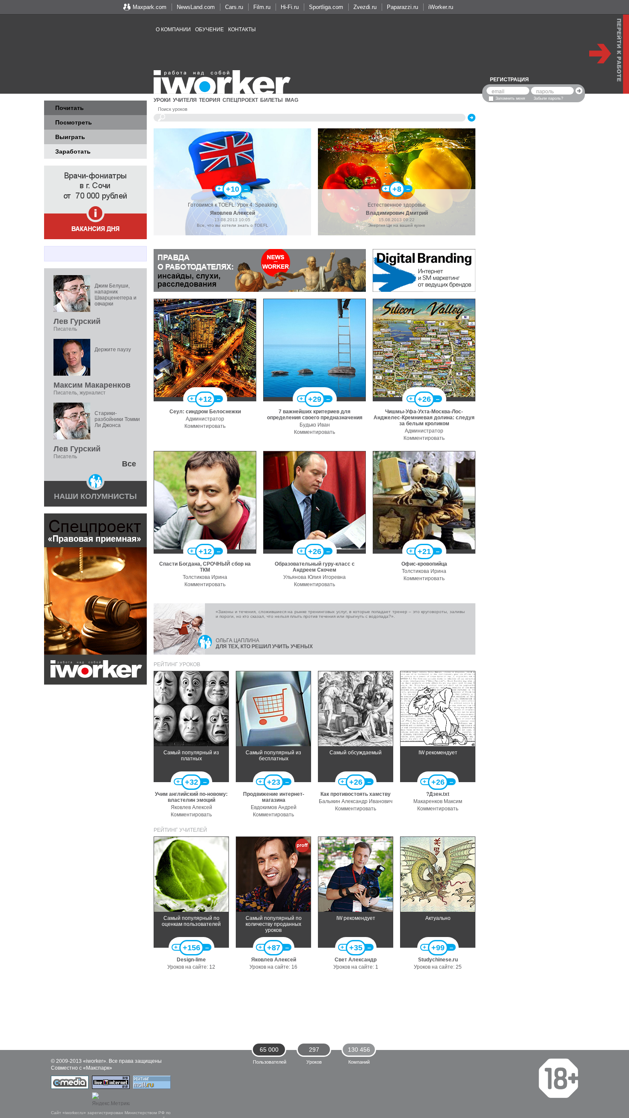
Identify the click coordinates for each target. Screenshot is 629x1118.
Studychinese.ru (438, 960)
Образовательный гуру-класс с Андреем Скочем (315, 567)
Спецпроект (240, 100)
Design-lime (191, 960)
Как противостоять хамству (355, 794)
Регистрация (509, 80)
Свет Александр (356, 960)
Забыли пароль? (548, 98)
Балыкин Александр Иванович (355, 801)
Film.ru (261, 7)
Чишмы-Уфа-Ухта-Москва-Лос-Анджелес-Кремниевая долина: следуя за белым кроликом (424, 418)
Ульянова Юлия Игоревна (314, 577)
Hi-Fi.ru (290, 7)
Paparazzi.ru (402, 7)
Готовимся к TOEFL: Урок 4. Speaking (232, 205)
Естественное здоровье (397, 205)
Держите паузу (113, 350)
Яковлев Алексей (232, 213)
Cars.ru (234, 7)
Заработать (73, 151)
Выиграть (70, 136)
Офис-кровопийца (424, 564)
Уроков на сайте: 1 (355, 967)
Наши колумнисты (95, 496)
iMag (291, 100)
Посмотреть (73, 122)
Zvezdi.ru (365, 7)
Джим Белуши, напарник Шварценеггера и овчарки (115, 295)
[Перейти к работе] (609, 54)
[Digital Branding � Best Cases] (424, 270)
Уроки (162, 100)
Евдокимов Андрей (274, 807)
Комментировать (204, 426)
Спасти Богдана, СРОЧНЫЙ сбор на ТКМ (205, 567)
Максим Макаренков (92, 385)
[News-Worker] (260, 270)
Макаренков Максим (437, 801)
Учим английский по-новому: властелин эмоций (191, 797)
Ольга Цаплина (237, 641)
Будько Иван (315, 425)
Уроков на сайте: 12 (191, 967)
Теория (209, 100)
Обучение (209, 30)
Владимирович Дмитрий (397, 213)
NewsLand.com (196, 7)
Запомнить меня (510, 98)
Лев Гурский (77, 321)
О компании (173, 30)
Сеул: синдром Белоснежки (205, 412)
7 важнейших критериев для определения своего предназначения (314, 415)
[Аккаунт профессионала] (302, 845)
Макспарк (97, 1068)
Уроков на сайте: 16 (273, 967)
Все (129, 464)
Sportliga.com (326, 7)
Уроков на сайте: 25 (438, 967)
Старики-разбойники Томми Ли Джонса (117, 419)
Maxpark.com (149, 7)
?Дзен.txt (437, 794)
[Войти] (579, 90)
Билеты (271, 100)
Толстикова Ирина (205, 577)
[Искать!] (471, 118)
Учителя (185, 100)
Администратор (205, 419)
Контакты (242, 30)
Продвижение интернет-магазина (273, 797)
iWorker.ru (440, 7)
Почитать (69, 107)
